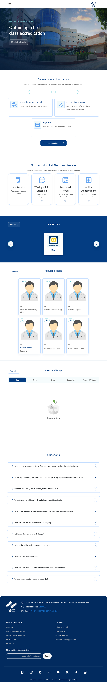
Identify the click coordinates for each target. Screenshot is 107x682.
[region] (53, 35)
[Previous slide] (5, 35)
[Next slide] (101, 35)
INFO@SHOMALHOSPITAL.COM (44, 611)
